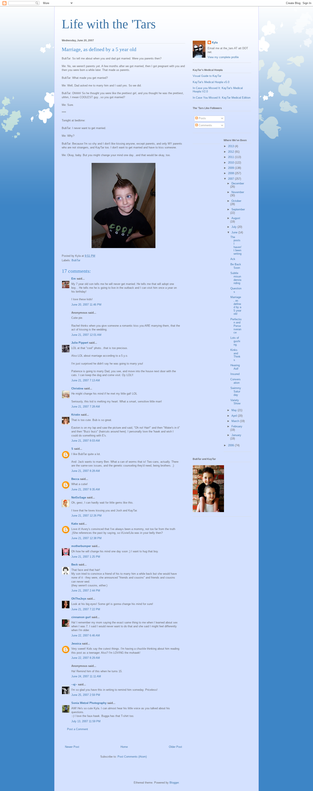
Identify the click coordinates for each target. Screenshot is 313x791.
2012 (231, 151)
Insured (235, 374)
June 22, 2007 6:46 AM (85, 635)
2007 (231, 178)
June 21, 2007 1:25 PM (85, 556)
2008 (231, 173)
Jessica (76, 643)
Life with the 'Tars (109, 24)
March (235, 421)
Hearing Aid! (235, 367)
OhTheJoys (78, 598)
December (237, 183)
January (236, 435)
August (235, 218)
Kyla (215, 42)
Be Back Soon (235, 266)
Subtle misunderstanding (235, 278)
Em (73, 278)
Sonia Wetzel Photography (88, 703)
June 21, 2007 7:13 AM (85, 380)
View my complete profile (223, 57)
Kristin (75, 414)
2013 (231, 146)
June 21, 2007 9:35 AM (85, 489)
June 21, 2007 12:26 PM (86, 515)
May (234, 410)
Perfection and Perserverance (235, 326)
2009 (231, 167)
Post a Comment (77, 729)
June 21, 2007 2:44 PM (85, 590)
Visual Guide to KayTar (207, 76)
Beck (74, 564)
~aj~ (74, 684)
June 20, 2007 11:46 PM (86, 304)
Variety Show (235, 402)
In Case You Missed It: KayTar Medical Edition (221, 97)
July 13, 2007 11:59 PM (86, 721)
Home (124, 746)
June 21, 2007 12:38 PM (86, 538)
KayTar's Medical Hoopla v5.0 (211, 82)
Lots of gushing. (235, 341)
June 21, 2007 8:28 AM (85, 470)
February (236, 426)
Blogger (174, 782)
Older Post (175, 746)
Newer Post (72, 746)
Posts (202, 118)
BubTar (76, 260)
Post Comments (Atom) (132, 756)
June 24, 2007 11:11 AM (86, 676)
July (234, 226)
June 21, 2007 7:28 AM (85, 406)
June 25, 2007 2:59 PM (85, 694)
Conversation (235, 381)
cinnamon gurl (81, 617)
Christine (77, 388)
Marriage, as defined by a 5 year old (235, 305)
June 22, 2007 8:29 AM (85, 657)
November (237, 192)
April (234, 415)
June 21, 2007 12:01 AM (86, 334)
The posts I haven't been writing (235, 245)
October (236, 200)
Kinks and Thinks (235, 355)
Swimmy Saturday (235, 391)
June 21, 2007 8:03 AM (85, 440)
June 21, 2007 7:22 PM (85, 609)
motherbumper (81, 546)
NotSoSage (78, 497)
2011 (231, 157)
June (234, 232)
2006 (231, 445)
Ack (232, 259)
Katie (74, 523)
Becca (75, 479)
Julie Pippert (79, 342)
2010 (231, 162)
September (238, 209)
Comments (205, 125)
